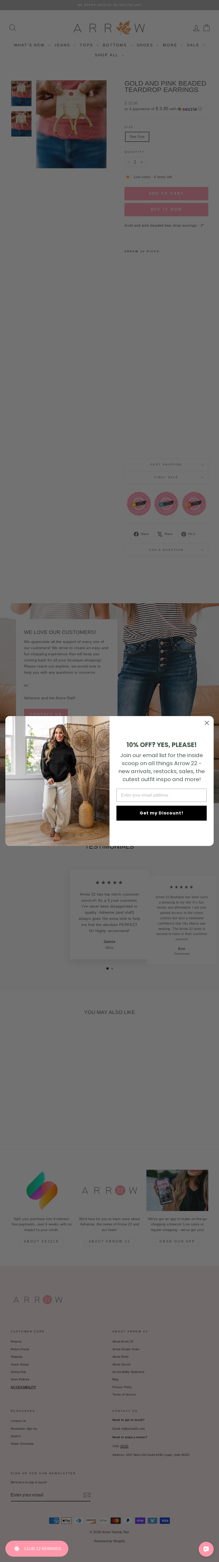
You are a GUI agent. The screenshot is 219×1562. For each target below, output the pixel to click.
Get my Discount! (161, 813)
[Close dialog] (207, 723)
